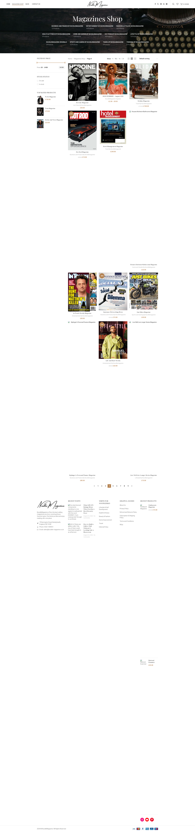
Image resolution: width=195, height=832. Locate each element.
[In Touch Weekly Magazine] (82, 292)
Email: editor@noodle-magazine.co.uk (51, 529)
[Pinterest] (152, 819)
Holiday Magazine (144, 101)
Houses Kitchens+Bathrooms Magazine (143, 265)
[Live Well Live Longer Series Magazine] (143, 397)
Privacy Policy (124, 508)
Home (70, 59)
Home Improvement (105, 520)
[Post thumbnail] (75, 512)
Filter (62, 67)
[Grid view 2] (129, 58)
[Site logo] (97, 4)
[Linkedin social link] (163, 4)
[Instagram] (142, 819)
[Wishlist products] (177, 4)
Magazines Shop (79, 59)
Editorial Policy (103, 527)
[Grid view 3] (132, 58)
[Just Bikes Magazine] (143, 291)
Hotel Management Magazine (113, 146)
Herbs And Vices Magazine (54, 120)
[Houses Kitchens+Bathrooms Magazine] (143, 187)
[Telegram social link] (166, 4)
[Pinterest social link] (160, 4)
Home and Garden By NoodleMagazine (143, 267)
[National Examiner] (143, 735)
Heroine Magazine (82, 103)
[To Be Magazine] (40, 100)
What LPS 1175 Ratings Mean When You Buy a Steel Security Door (88, 509)
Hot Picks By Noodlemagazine (82, 105)
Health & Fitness (104, 513)
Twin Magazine (50, 108)
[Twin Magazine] (40, 111)
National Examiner (151, 661)
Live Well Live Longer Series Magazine (143, 475)
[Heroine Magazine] (82, 82)
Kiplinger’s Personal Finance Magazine (82, 475)
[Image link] (51, 504)
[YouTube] (147, 819)
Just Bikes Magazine (144, 312)
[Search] (173, 4)
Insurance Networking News (113, 312)
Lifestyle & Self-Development (104, 508)
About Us (123, 505)
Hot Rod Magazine (82, 152)
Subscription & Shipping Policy (127, 517)
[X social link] (158, 4)
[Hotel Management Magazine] (113, 128)
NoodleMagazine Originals (113, 99)
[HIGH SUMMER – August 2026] (113, 78)
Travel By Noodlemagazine (144, 103)
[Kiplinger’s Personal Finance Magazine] (82, 397)
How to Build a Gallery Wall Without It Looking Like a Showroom (88, 528)
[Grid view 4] (135, 58)
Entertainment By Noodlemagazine (82, 316)
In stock (41, 84)
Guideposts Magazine (152, 506)
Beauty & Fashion (104, 516)
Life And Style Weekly (113, 361)
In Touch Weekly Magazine (82, 313)
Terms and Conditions (127, 521)
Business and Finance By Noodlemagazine (82, 154)
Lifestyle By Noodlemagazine (143, 478)
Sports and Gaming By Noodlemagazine (143, 314)
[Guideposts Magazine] (143, 580)
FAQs (121, 524)
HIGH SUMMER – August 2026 (113, 96)
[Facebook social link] (155, 4)
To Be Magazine (50, 97)
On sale (41, 81)
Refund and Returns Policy (128, 512)
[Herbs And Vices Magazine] (40, 123)
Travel (101, 523)
